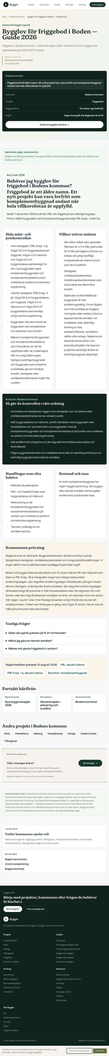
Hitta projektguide (35, 909)
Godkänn (99, 1051)
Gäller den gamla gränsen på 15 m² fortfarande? (37, 633)
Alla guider (61, 940)
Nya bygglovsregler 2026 (67, 944)
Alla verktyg (8, 974)
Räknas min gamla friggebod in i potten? (32, 648)
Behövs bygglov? (10, 979)
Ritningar (69, 4)
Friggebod (7, 957)
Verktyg (82, 4)
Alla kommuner (63, 974)
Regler (59, 987)
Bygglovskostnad (14, 868)
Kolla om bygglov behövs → (54, 124)
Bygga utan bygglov (65, 953)
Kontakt (7, 1021)
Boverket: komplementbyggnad (67, 673)
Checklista (8, 991)
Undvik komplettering (17, 863)
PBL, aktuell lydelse (73, 664)
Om (5, 1013)
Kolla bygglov (97, 4)
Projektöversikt (10, 940)
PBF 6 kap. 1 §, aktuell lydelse (25, 673)
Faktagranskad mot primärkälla (19, 60)
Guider (57, 4)
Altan (7, 733)
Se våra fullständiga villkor (67, 810)
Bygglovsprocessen (16, 859)
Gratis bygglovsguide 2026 (68, 949)
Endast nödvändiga (79, 1051)
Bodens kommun (17, 16)
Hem (4, 16)
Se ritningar (90, 763)
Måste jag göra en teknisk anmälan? (30, 640)
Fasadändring (55, 733)
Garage (72, 733)
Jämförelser (61, 1000)
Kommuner (44, 4)
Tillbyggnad (10, 740)
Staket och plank (11, 961)
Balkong (38, 733)
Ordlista (59, 996)
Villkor (6, 1026)
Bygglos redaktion (13, 57)
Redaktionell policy (11, 1017)
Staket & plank (89, 733)
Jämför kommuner (11, 987)
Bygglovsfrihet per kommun (68, 979)
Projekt (31, 4)
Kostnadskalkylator (12, 983)
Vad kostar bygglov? (65, 961)
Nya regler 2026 (63, 991)
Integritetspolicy (10, 1030)
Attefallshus (22, 733)
